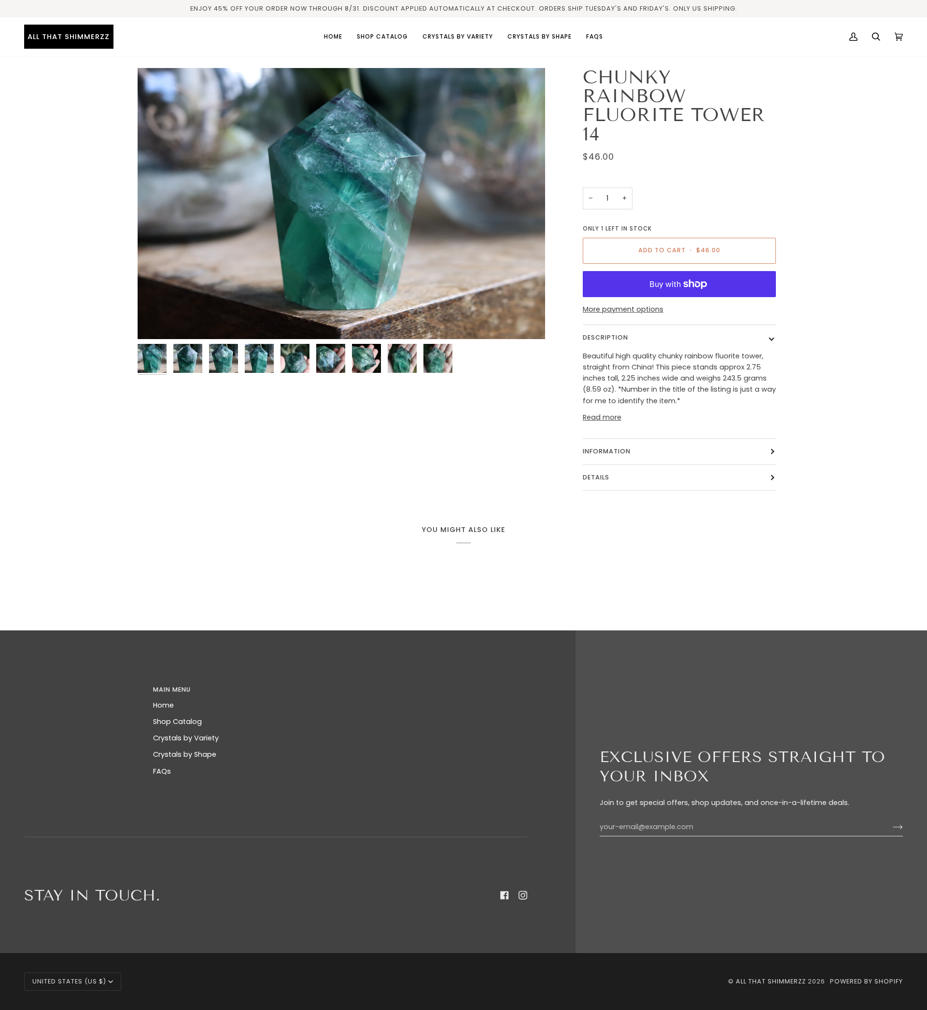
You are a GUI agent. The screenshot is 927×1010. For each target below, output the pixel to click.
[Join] (890, 827)
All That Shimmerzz (772, 981)
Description (605, 337)
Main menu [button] (172, 689)
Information (607, 451)
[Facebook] (504, 895)
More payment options (623, 309)
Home (163, 705)
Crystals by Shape (184, 754)
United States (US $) (69, 981)
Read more (602, 417)
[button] (457, 36)
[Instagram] (523, 895)
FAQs (162, 771)
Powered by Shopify (866, 981)
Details (596, 477)
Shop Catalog (177, 721)
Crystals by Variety (186, 738)
